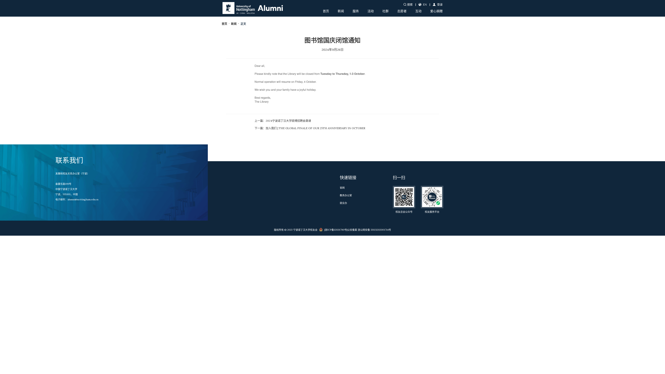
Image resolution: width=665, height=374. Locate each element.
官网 (342, 187)
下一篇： (310, 128)
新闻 (341, 11)
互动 (418, 11)
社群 (385, 11)
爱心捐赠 (436, 11)
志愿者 (402, 11)
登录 (439, 4)
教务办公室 (346, 195)
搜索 (410, 4)
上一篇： (283, 120)
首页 (326, 11)
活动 (370, 11)
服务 (356, 11)
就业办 (343, 202)
